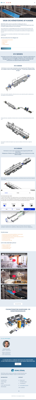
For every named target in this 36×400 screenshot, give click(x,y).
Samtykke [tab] (6, 192)
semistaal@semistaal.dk (24, 385)
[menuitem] (7, 2)
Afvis (6, 209)
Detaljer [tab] (18, 192)
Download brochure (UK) (6, 48)
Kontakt (18, 363)
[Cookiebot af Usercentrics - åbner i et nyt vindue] (31, 190)
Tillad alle (29, 209)
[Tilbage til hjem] (3, 3)
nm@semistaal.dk (8, 354)
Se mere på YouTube (18, 303)
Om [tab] (29, 192)
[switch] (13, 205)
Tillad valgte (18, 209)
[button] (34, 3)
